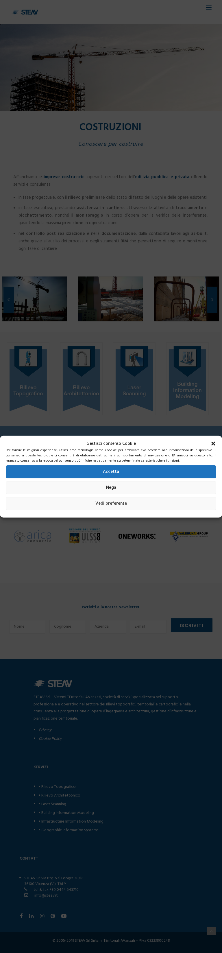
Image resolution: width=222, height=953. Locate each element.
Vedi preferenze (111, 503)
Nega (111, 487)
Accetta (111, 471)
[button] (213, 443)
